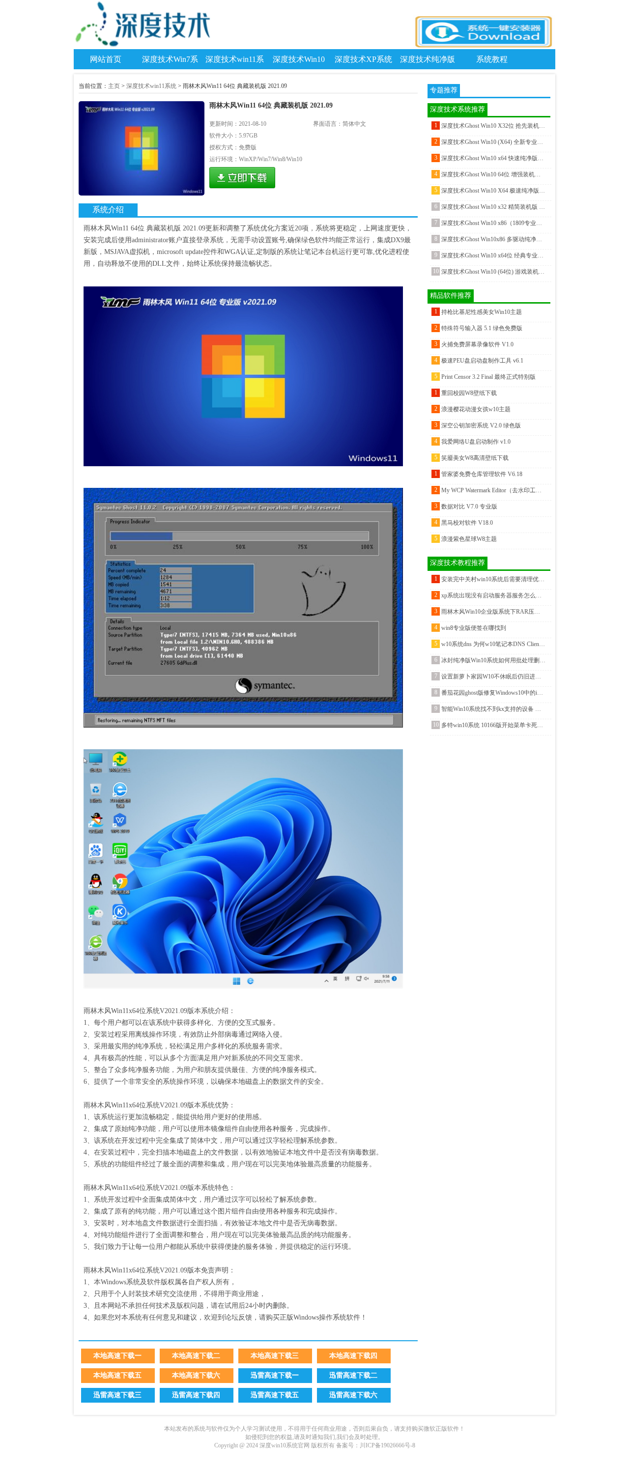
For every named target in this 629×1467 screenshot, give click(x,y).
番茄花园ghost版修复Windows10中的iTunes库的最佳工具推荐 (493, 692)
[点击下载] (242, 178)
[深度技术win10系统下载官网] (145, 47)
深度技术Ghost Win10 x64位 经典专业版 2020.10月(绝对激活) (493, 255)
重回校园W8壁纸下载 (469, 393)
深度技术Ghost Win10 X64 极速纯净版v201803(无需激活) (493, 190)
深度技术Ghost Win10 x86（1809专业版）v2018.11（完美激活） (493, 223)
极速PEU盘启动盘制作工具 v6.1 (482, 360)
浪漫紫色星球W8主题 (469, 539)
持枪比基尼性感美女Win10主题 (481, 312)
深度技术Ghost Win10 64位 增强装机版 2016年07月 (493, 174)
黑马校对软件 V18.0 (467, 522)
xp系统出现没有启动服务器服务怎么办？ (493, 595)
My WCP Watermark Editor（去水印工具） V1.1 (493, 490)
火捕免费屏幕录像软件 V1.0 (477, 344)
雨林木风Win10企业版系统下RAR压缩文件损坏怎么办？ (493, 611)
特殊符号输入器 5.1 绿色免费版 (481, 328)
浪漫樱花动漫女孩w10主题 (476, 409)
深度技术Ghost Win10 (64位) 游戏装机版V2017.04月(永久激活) (493, 271)
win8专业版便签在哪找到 (473, 627)
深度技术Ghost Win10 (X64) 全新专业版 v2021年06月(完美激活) (493, 142)
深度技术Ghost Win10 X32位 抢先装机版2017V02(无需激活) (493, 125)
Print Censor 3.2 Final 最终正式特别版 (488, 376)
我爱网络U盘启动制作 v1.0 (476, 441)
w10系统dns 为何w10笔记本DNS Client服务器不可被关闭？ (493, 644)
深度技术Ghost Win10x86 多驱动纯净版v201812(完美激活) (493, 239)
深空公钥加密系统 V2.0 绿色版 (481, 425)
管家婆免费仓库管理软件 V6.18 (481, 474)
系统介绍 (108, 209)
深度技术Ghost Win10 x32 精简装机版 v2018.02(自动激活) (493, 206)
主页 (114, 86)
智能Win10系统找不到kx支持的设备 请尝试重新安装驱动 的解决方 (493, 708)
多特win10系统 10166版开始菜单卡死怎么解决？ (493, 725)
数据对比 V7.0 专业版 (469, 506)
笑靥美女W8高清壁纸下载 (475, 457)
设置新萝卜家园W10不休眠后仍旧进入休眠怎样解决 (493, 676)
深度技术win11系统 (151, 86)
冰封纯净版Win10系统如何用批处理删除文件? (493, 660)
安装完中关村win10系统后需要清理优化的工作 (493, 579)
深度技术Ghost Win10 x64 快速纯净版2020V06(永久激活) (493, 158)
